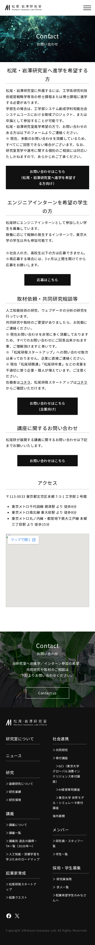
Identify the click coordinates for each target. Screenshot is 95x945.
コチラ (25, 382)
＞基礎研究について (19, 783)
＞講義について (16, 825)
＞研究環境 (13, 800)
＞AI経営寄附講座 (66, 789)
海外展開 (59, 816)
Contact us (47, 692)
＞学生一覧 (60, 854)
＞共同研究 (60, 750)
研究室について (20, 739)
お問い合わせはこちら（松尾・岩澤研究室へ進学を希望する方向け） (47, 177)
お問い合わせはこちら (47, 460)
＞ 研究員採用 (62, 879)
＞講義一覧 (13, 833)
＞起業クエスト (16, 897)
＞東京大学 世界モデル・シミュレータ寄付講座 (68, 802)
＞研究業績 (13, 791)
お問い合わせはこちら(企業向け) (47, 406)
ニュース (14, 755)
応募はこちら (47, 279)
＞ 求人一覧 (61, 887)
